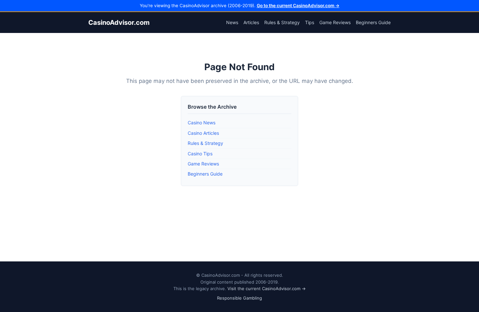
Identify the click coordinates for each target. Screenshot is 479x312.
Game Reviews (335, 22)
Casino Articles (203, 133)
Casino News (201, 122)
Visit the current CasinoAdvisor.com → (266, 288)
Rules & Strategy (282, 22)
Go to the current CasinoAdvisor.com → (298, 5)
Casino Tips (200, 153)
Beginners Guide (373, 22)
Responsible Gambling (239, 298)
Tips (309, 22)
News (232, 22)
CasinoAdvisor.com (119, 22)
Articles (251, 22)
